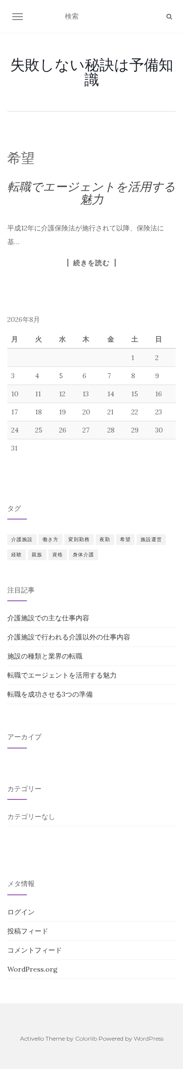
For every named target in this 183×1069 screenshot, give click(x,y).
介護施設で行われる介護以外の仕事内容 (68, 637)
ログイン (21, 912)
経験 (16, 554)
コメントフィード (34, 950)
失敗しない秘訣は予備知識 (91, 72)
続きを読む (91, 263)
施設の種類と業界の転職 (44, 656)
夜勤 (105, 539)
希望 (125, 539)
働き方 (50, 539)
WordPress (148, 1038)
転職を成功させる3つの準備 (50, 694)
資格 (57, 554)
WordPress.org (32, 969)
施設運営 (151, 539)
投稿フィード (27, 931)
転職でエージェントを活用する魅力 (91, 193)
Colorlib (86, 1038)
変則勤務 (79, 539)
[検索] (169, 16)
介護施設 (22, 539)
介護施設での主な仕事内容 (48, 618)
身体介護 (83, 554)
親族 (37, 554)
